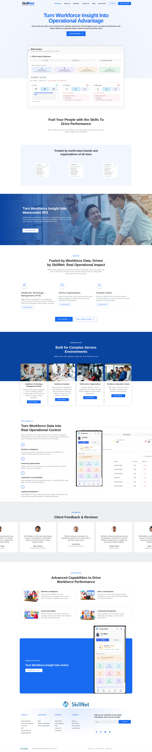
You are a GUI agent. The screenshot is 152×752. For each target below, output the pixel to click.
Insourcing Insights (48, 611)
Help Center (102, 3)
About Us (67, 3)
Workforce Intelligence (49, 591)
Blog (93, 3)
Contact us (85, 3)
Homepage (57, 3)
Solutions (76, 3)
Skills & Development (105, 591)
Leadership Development (106, 611)
